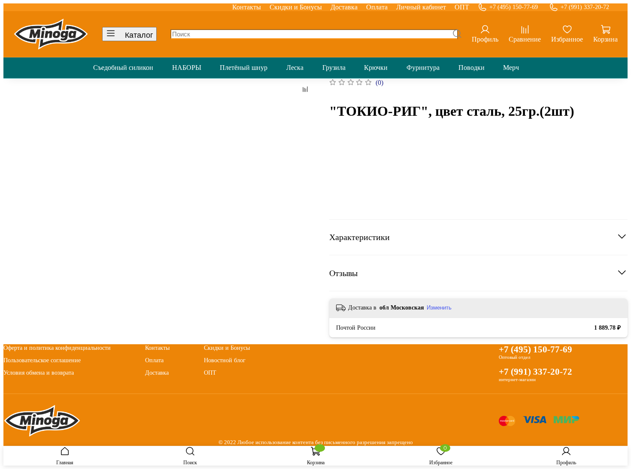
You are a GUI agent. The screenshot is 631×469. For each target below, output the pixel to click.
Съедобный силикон (123, 67)
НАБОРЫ (186, 67)
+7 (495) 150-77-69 (513, 7)
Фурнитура (423, 67)
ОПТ (462, 7)
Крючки (376, 67)
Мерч (511, 67)
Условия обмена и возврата (38, 372)
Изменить (439, 307)
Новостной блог (225, 360)
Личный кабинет (421, 7)
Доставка (344, 7)
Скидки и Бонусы (296, 7)
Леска (294, 67)
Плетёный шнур (243, 67)
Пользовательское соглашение (42, 360)
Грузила (334, 67)
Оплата (377, 7)
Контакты (246, 7)
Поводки (471, 67)
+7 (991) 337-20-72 (585, 7)
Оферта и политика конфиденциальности (57, 347)
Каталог (139, 35)
